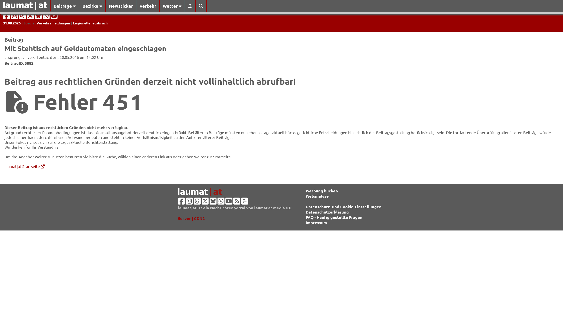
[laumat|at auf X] (31, 17)
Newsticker (121, 6)
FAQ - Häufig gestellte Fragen (334, 217)
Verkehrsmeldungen (53, 23)
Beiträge (63, 6)
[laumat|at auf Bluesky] (39, 17)
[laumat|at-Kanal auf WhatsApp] (47, 17)
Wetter (171, 6)
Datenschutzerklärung (327, 211)
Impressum (316, 222)
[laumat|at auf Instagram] (15, 17)
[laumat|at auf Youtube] (54, 17)
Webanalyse (317, 196)
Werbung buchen (322, 190)
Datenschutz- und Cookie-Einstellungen (344, 206)
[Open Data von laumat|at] (244, 202)
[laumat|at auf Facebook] (7, 17)
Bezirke (90, 6)
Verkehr (147, 6)
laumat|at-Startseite (22, 166)
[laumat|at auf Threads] (23, 17)
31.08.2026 (12, 23)
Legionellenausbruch (90, 23)
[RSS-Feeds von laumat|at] (236, 202)
